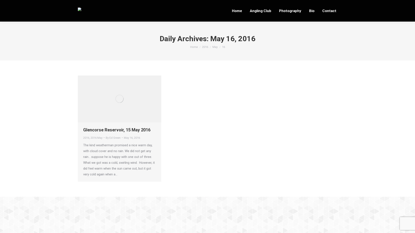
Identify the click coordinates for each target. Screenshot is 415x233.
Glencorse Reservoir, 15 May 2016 (116, 129)
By (113, 137)
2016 (86, 137)
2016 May (96, 137)
